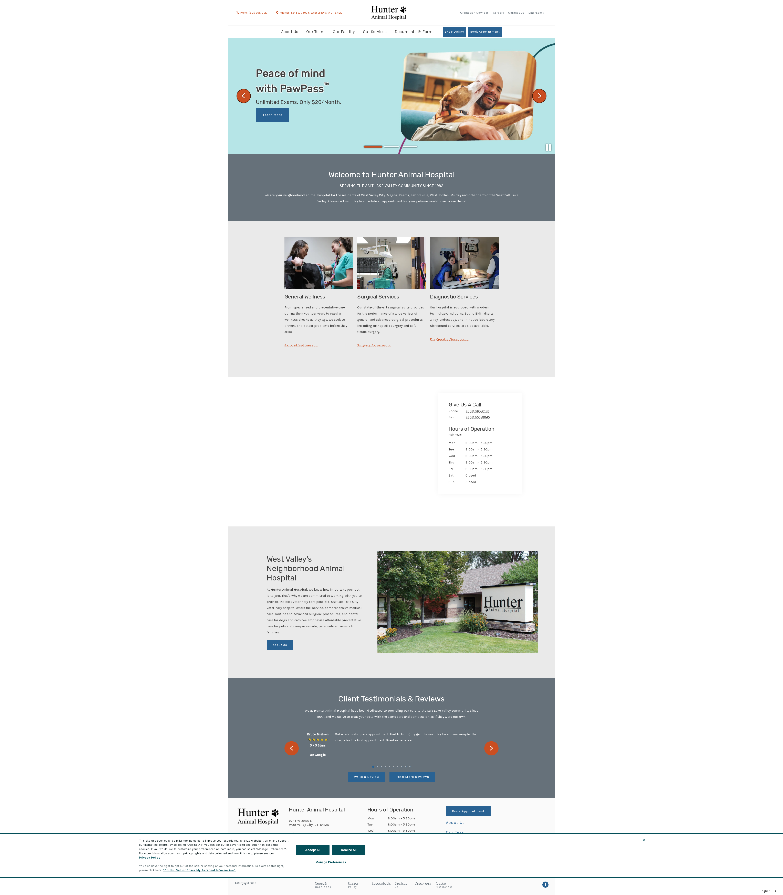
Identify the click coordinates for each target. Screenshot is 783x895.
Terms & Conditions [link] (323, 885)
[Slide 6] (393, 766)
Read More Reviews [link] (412, 777)
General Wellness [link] (299, 345)
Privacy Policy (149, 857)
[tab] (456, 435)
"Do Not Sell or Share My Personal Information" (199, 870)
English (765, 891)
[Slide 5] (389, 766)
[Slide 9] (406, 766)
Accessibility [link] (381, 883)
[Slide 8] (402, 766)
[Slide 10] (410, 766)
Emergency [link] (536, 12)
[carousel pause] (548, 147)
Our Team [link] (315, 31)
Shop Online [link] (454, 31)
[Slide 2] (391, 147)
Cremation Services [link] (474, 12)
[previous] (244, 96)
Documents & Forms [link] (415, 31)
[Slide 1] (373, 146)
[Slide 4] (385, 766)
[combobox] (768, 891)
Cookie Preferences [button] (444, 885)
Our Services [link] (375, 31)
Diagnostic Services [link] (447, 339)
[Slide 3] (410, 146)
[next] (539, 96)
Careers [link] (498, 12)
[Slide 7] (397, 766)
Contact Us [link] (516, 12)
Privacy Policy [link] (353, 885)
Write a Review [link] (366, 777)
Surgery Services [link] (371, 345)
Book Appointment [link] (485, 31)
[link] (389, 12)
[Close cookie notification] (643, 840)
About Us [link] (289, 31)
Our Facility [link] (344, 31)
